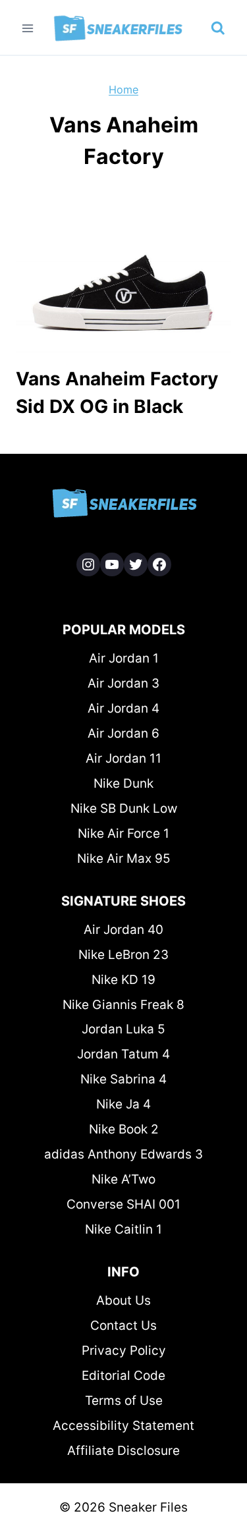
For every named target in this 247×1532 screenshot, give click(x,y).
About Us (123, 1300)
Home (123, 89)
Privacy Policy (124, 1350)
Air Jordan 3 (123, 683)
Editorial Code (123, 1375)
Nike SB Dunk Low (123, 808)
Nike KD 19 (123, 979)
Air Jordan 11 (123, 758)
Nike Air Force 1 (123, 833)
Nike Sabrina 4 (123, 1079)
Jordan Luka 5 (123, 1029)
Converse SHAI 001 (123, 1204)
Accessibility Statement (123, 1425)
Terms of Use (124, 1400)
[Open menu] (28, 28)
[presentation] (123, 280)
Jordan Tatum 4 (123, 1054)
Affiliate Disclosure (123, 1450)
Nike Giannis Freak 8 (123, 1004)
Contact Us (123, 1325)
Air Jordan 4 (123, 708)
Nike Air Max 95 (124, 858)
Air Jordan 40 (123, 929)
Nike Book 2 (124, 1129)
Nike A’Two (123, 1179)
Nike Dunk (123, 783)
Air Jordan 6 (123, 733)
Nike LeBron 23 (123, 954)
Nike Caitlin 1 (123, 1229)
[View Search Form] (218, 28)
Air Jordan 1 (124, 658)
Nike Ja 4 (123, 1104)
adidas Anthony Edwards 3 (123, 1154)
